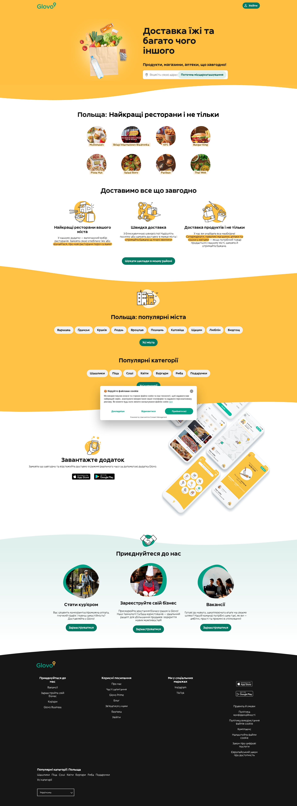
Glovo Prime (116, 694)
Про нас (117, 683)
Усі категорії (44, 779)
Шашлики (43, 774)
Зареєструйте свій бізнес (52, 694)
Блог (117, 700)
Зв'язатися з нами (116, 706)
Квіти (70, 774)
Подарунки (103, 774)
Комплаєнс (244, 729)
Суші (62, 774)
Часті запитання (116, 689)
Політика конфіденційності (244, 713)
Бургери (80, 774)
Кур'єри (52, 701)
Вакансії (52, 687)
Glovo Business (52, 707)
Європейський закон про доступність (244, 753)
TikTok (180, 692)
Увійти (116, 717)
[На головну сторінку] (46, 5)
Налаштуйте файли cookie (244, 736)
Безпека (117, 711)
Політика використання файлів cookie (244, 722)
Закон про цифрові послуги (244, 745)
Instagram (180, 687)
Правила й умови (244, 706)
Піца (54, 774)
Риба (91, 774)
